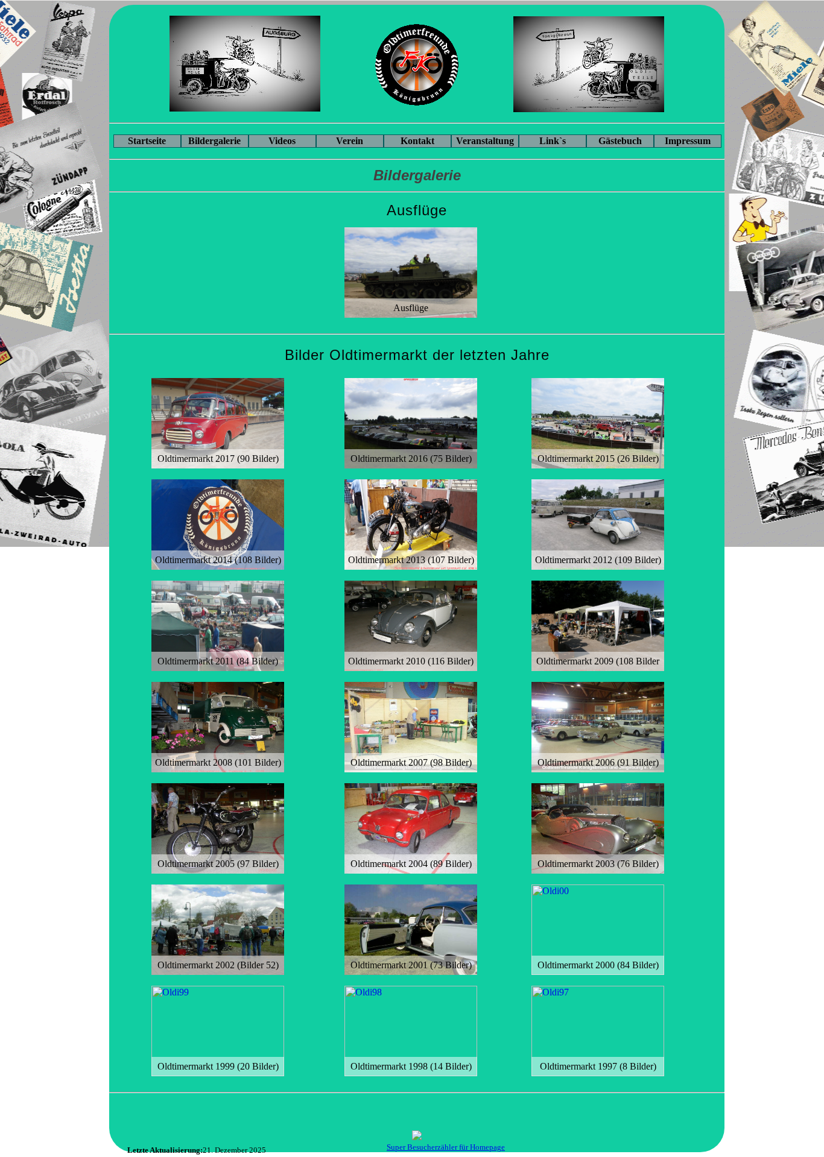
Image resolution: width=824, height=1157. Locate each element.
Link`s (552, 141)
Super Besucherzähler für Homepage (446, 1147)
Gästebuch (620, 141)
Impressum (688, 141)
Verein (349, 141)
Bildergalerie (214, 141)
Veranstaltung (485, 141)
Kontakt (417, 141)
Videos (282, 141)
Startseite (147, 141)
